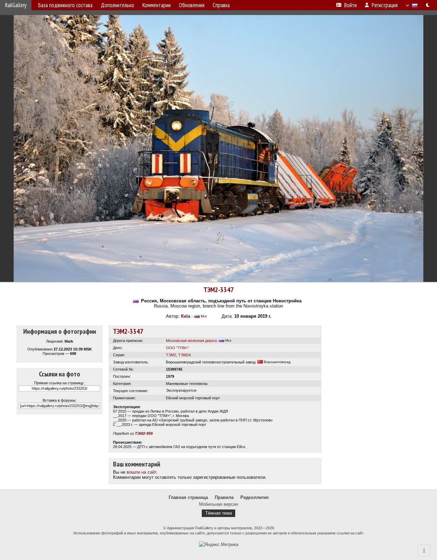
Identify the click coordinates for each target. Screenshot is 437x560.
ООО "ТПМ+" (177, 348)
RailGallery (15, 5)
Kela (185, 316)
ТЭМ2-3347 (218, 289)
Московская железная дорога (191, 341)
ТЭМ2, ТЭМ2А (178, 355)
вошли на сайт (141, 472)
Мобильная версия (218, 504)
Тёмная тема (218, 513)
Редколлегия (254, 497)
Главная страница (188, 497)
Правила (224, 497)
